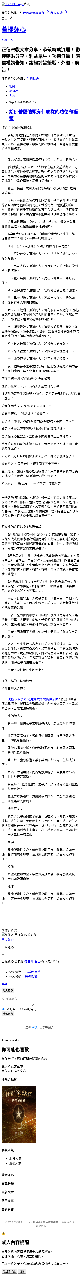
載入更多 (8, 990)
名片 (12, 95)
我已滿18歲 (9, 1271)
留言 (37, 961)
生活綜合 (33, 78)
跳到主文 (8, 40)
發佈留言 (8, 1013)
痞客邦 (29, 961)
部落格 (13, 91)
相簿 (12, 86)
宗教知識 (31, 976)
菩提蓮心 (14, 29)
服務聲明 (41, 1226)
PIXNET (18, 1222)
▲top (5, 983)
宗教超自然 (32, 972)
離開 (21, 1271)
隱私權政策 (68, 1222)
